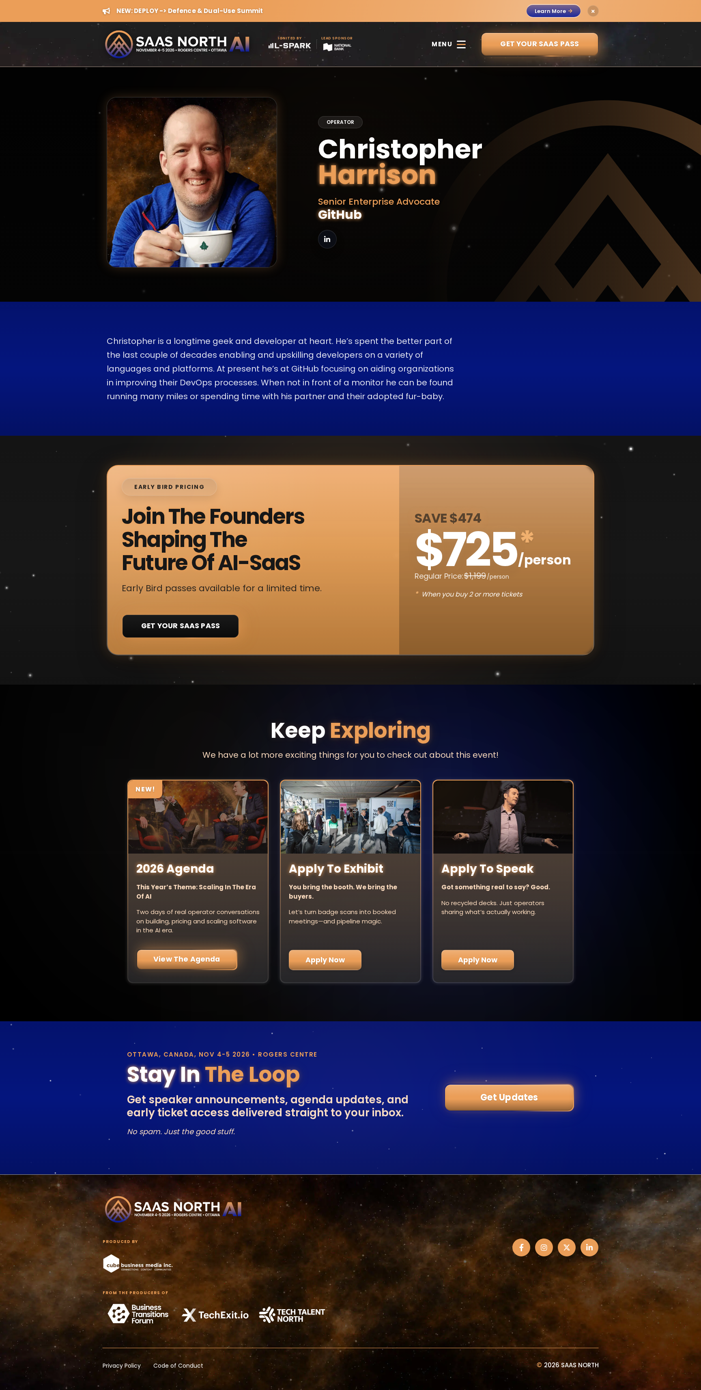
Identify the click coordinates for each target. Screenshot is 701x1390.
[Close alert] (593, 11)
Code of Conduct (178, 1366)
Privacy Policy (122, 1366)
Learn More (550, 11)
